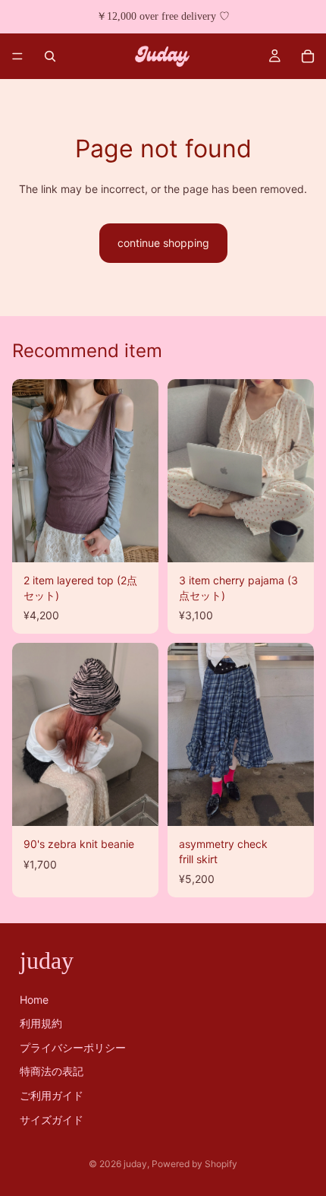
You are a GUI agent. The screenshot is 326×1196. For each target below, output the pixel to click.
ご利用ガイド (51, 1095)
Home (34, 998)
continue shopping (163, 242)
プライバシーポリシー (73, 1047)
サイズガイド (51, 1118)
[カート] (307, 56)
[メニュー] (17, 56)
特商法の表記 (51, 1071)
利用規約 (41, 1023)
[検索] (50, 56)
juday (135, 1163)
